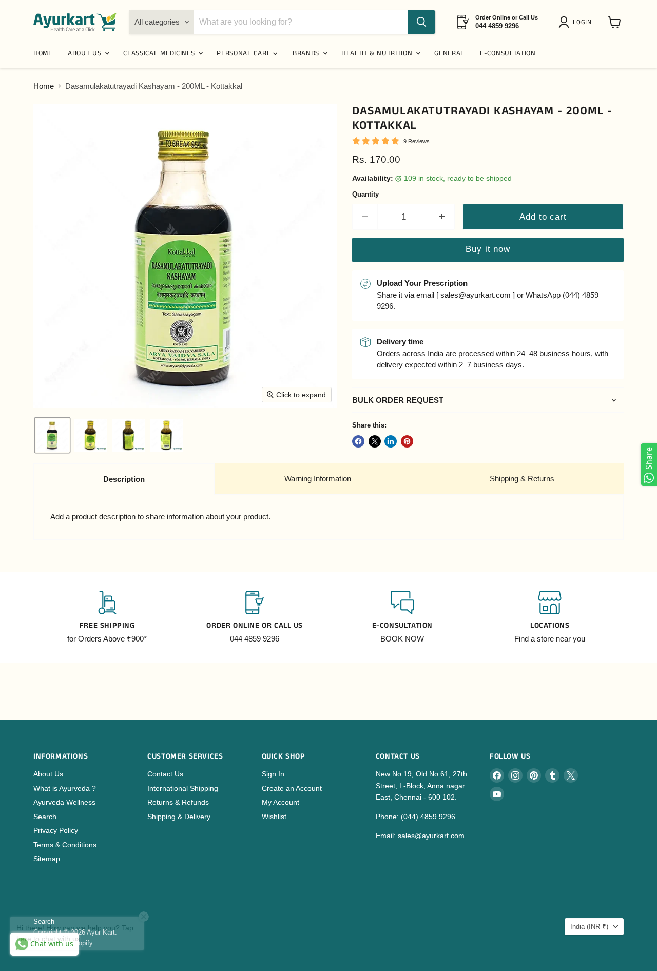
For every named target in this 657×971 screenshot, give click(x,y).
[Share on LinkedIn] (390, 441)
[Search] (421, 22)
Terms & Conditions (64, 845)
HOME (42, 53)
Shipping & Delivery (178, 816)
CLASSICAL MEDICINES (160, 53)
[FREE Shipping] (107, 617)
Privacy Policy (55, 830)
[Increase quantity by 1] (442, 217)
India (589, 926)
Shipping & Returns (522, 478)
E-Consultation (508, 53)
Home (43, 86)
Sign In (273, 774)
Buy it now (488, 249)
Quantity (365, 194)
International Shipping (182, 788)
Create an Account (292, 788)
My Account (280, 802)
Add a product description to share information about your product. (160, 516)
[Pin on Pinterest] (407, 441)
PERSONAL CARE (245, 53)
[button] (576, 22)
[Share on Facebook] (358, 441)
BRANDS (307, 53)
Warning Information (317, 478)
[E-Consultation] (402, 617)
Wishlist (274, 816)
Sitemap (46, 859)
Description (124, 479)
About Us (48, 774)
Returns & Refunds (178, 802)
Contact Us (165, 774)
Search (44, 816)
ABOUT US (86, 53)
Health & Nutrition (378, 53)
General (449, 53)
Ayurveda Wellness (64, 802)
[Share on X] (375, 441)
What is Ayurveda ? (64, 788)
